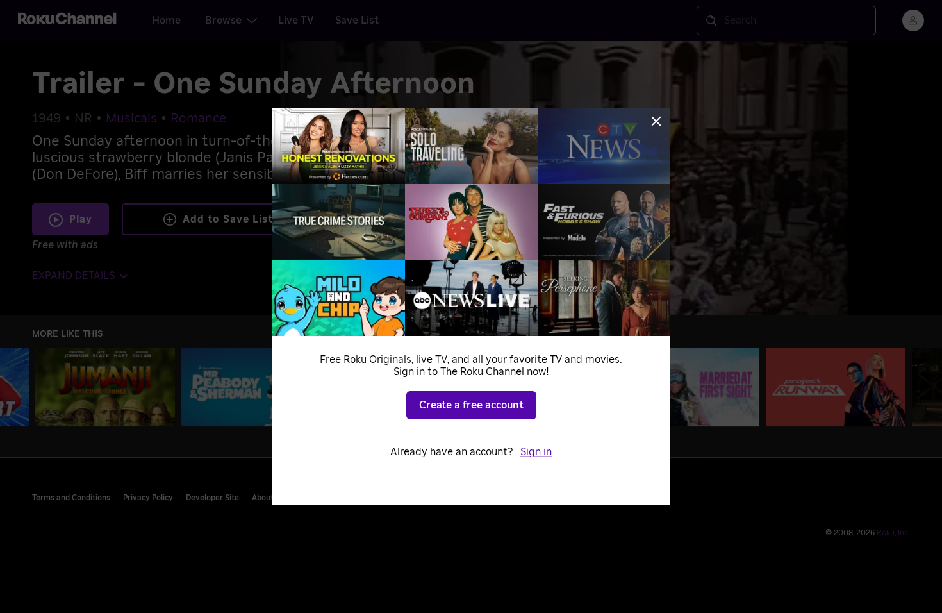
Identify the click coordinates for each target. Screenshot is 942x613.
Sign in (536, 452)
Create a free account (471, 405)
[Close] (656, 121)
